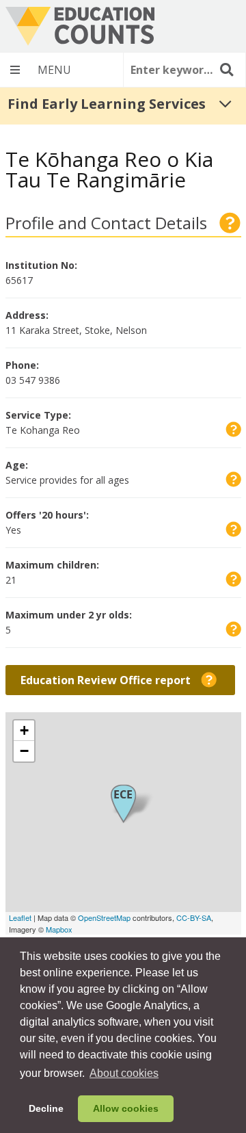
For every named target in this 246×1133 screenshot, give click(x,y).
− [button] (24, 750)
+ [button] (24, 730)
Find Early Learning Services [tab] (107, 103)
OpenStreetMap (104, 917)
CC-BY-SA (193, 917)
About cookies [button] (124, 1073)
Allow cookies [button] (126, 1108)
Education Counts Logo (79, 27)
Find (225, 70)
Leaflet (20, 917)
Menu (61, 70)
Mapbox (59, 929)
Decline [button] (46, 1108)
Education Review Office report (127, 682)
